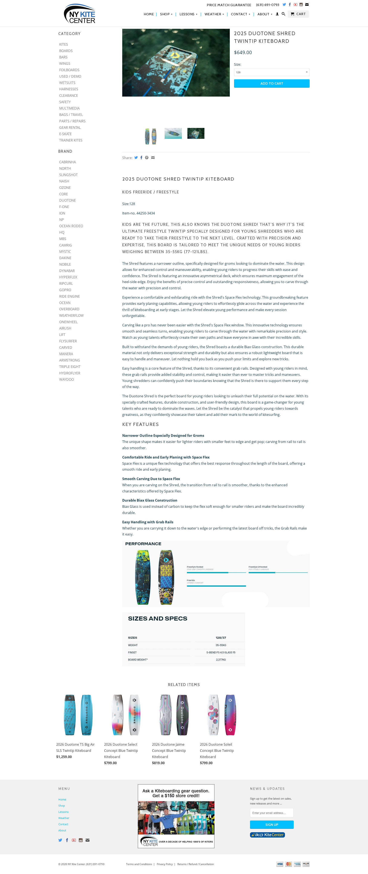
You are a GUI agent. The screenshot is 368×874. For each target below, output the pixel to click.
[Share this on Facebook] (141, 157)
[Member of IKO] (267, 836)
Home (149, 14)
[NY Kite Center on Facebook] (290, 5)
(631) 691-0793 (95, 864)
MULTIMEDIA (69, 108)
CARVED (65, 347)
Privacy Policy (165, 864)
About (265, 14)
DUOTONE (67, 200)
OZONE (65, 188)
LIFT (62, 335)
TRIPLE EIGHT (69, 367)
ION (62, 213)
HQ (61, 232)
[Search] (283, 14)
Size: (237, 64)
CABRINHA (67, 162)
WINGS (64, 63)
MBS (62, 239)
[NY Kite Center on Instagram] (301, 5)
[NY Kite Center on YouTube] (296, 5)
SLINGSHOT (68, 175)
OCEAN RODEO (71, 226)
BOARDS (66, 51)
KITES (63, 44)
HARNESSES (68, 89)
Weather (214, 14)
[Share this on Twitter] (135, 157)
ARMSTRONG (69, 360)
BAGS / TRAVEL (71, 115)
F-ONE (64, 207)
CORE (63, 194)
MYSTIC (65, 251)
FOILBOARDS (69, 70)
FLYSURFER (68, 341)
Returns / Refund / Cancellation (195, 864)
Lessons (189, 14)
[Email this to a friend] (152, 157)
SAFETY (65, 102)
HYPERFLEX (68, 277)
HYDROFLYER (69, 373)
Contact (240, 14)
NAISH (64, 181)
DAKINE (65, 258)
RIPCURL (66, 283)
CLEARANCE (68, 95)
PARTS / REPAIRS (72, 121)
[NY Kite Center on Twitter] (284, 5)
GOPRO (65, 290)
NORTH (65, 168)
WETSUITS (67, 83)
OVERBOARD (69, 309)
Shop (166, 14)
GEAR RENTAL (70, 127)
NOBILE (65, 264)
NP (61, 219)
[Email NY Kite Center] (307, 5)
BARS (63, 57)
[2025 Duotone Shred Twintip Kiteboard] (176, 63)
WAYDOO (66, 379)
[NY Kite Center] (88, 13)
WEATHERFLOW (71, 315)
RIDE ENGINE (69, 296)
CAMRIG (65, 245)
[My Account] (277, 14)
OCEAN (64, 303)
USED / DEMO (70, 76)
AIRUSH (65, 328)
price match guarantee (229, 5)
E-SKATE (65, 134)
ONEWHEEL (68, 322)
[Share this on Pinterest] (146, 157)
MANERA (66, 354)
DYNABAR (67, 271)
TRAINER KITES (70, 140)
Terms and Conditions (139, 864)
